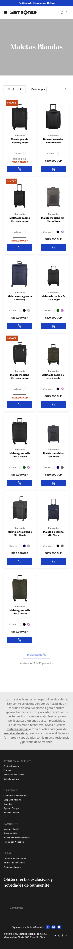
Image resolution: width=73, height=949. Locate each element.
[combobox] (60, 935)
